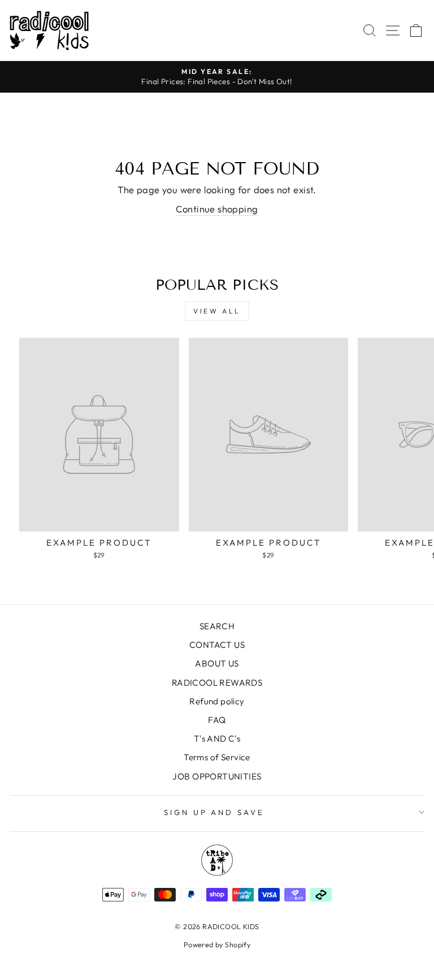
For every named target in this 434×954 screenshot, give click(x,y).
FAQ (216, 720)
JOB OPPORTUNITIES (216, 776)
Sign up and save (214, 812)
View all (217, 311)
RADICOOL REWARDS (217, 682)
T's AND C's (217, 738)
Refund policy (216, 701)
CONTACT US (217, 644)
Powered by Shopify (217, 944)
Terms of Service (217, 757)
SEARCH (217, 626)
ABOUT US (216, 663)
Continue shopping (217, 209)
